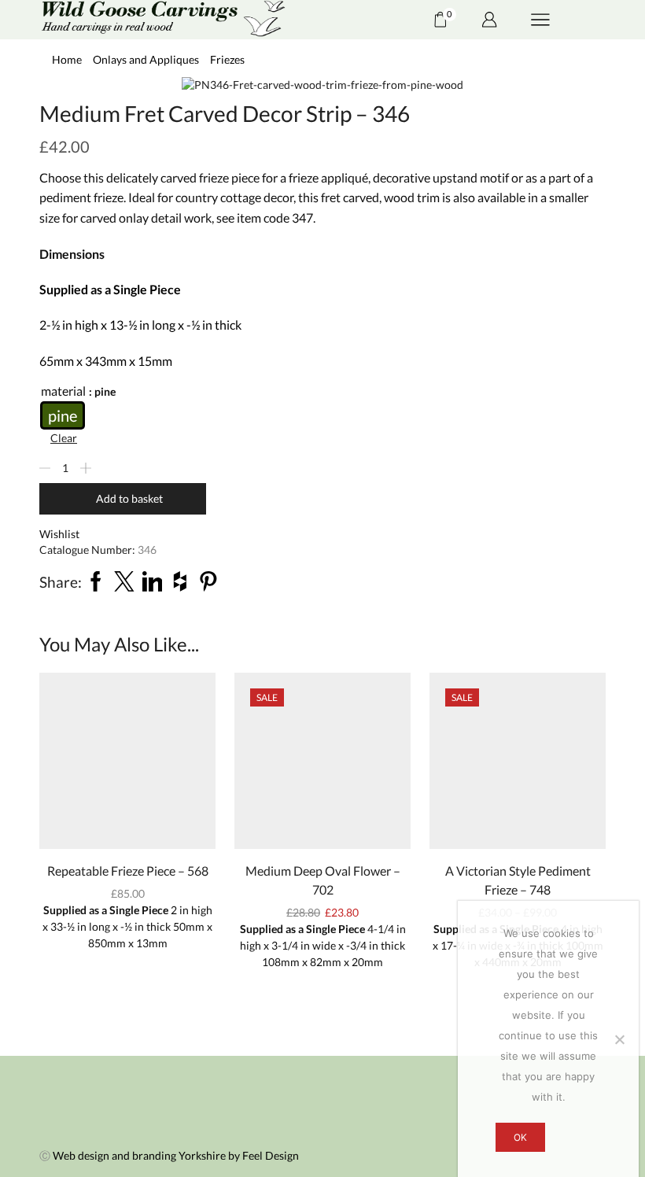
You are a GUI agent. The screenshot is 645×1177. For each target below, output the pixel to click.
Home (67, 59)
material (63, 390)
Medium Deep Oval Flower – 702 (322, 880)
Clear (63, 438)
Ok (520, 1137)
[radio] (62, 415)
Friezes (227, 59)
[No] (619, 1039)
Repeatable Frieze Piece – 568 (127, 870)
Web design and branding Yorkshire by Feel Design (176, 1155)
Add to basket (129, 498)
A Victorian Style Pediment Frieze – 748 (518, 880)
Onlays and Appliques (146, 59)
